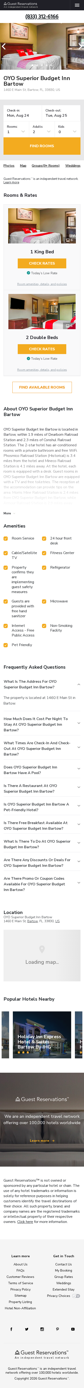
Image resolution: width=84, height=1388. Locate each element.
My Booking (63, 1270)
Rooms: (12, 127)
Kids (61, 127)
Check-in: (13, 111)
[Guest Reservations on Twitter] (26, 1329)
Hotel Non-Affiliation (20, 1308)
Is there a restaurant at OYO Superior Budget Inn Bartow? (30, 788)
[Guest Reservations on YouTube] (73, 1329)
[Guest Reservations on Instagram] (42, 1329)
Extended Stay (63, 1289)
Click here (25, 1221)
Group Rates (63, 1277)
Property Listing (20, 1302)
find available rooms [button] (42, 387)
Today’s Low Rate (44, 273)
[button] (5, 46)
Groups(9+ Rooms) (46, 165)
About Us (21, 1264)
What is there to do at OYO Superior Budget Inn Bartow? (37, 844)
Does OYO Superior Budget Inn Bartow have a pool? (30, 770)
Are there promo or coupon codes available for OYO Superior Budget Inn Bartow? (34, 884)
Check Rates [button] (42, 263)
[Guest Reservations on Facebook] (11, 1329)
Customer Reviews (20, 1277)
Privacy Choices (58, 1296)
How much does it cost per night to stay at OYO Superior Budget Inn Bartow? (36, 724)
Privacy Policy (20, 1289)
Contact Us (63, 1264)
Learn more (11, 182)
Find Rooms (42, 146)
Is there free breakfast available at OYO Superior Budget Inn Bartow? (36, 825)
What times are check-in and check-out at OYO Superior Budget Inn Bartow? (37, 748)
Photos (9, 165)
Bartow (32, 921)
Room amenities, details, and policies (42, 284)
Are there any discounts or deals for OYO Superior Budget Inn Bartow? (37, 862)
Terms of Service (20, 1283)
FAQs (20, 1270)
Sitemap (20, 1295)
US (57, 921)
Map (23, 165)
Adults (38, 127)
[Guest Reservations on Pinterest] (57, 1329)
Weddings (72, 165)
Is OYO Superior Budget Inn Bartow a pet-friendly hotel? (36, 807)
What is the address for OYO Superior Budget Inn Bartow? (30, 684)
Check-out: (53, 111)
